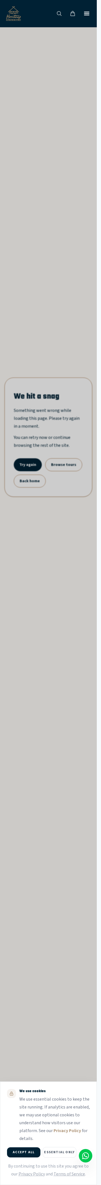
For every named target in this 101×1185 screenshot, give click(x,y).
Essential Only (59, 1152)
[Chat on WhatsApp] (85, 1155)
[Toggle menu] (86, 13)
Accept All (24, 1152)
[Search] (59, 13)
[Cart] (73, 13)
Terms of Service (69, 1174)
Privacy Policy (67, 1131)
